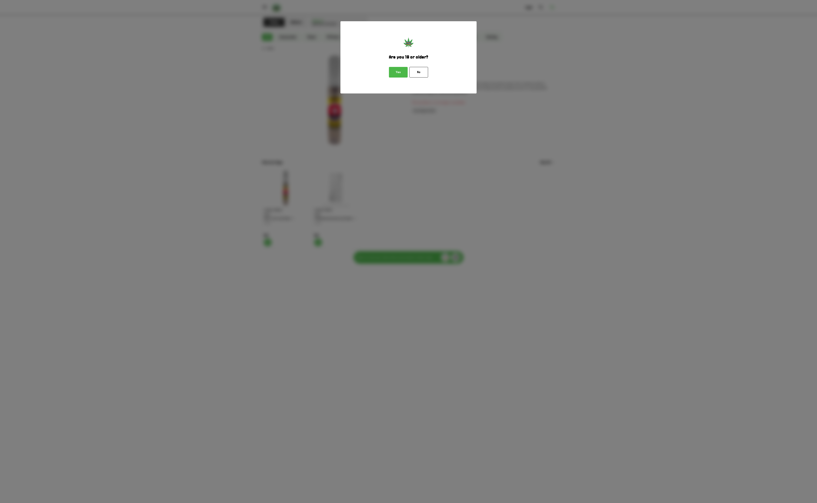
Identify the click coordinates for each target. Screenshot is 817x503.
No (418, 72)
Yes (398, 72)
